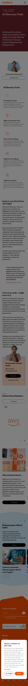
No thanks (9, 673)
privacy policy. (7, 669)
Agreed (19, 673)
